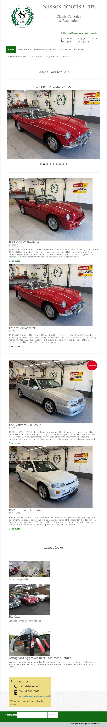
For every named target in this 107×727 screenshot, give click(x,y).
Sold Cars (79, 49)
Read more (14, 261)
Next (95, 122)
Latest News (35, 56)
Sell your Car (51, 56)
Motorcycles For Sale (45, 49)
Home (11, 49)
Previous (11, 122)
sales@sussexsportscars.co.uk (81, 33)
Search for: (11, 715)
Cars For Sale (24, 49)
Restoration (65, 49)
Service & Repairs (17, 56)
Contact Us (67, 56)
